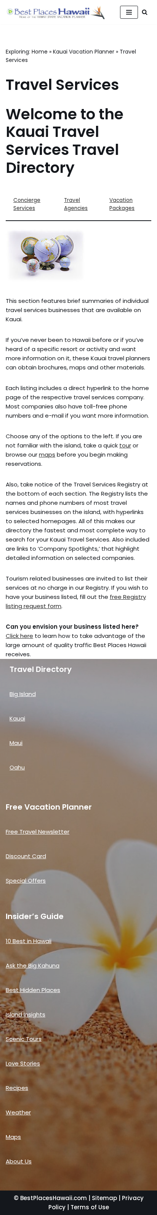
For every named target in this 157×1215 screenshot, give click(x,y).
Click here (19, 636)
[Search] (144, 12)
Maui (16, 743)
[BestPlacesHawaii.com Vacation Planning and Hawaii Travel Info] (55, 12)
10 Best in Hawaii (28, 941)
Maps (13, 1137)
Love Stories (23, 1063)
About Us (19, 1161)
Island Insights (25, 1014)
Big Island (23, 694)
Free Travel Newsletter (37, 832)
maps (47, 455)
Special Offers (26, 881)
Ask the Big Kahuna (32, 965)
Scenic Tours (24, 1039)
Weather (18, 1112)
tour (125, 445)
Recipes (17, 1088)
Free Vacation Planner (49, 807)
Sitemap (104, 1198)
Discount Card (26, 856)
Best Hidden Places (33, 990)
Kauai (17, 718)
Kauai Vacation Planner (83, 51)
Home (40, 51)
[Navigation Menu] (129, 12)
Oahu (17, 767)
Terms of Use (89, 1207)
